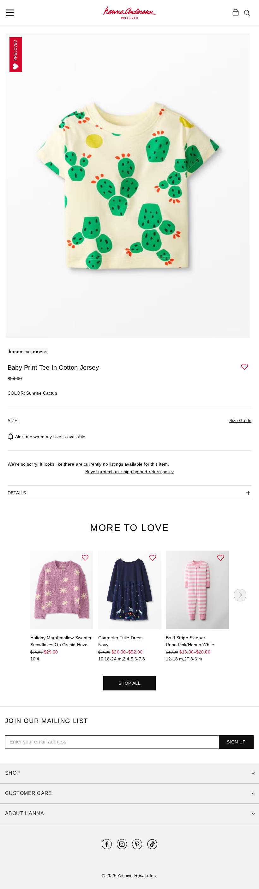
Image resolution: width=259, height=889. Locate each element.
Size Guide (240, 420)
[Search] (247, 13)
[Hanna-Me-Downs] (129, 13)
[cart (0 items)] (235, 12)
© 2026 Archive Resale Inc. (129, 875)
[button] (245, 367)
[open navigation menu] (10, 13)
